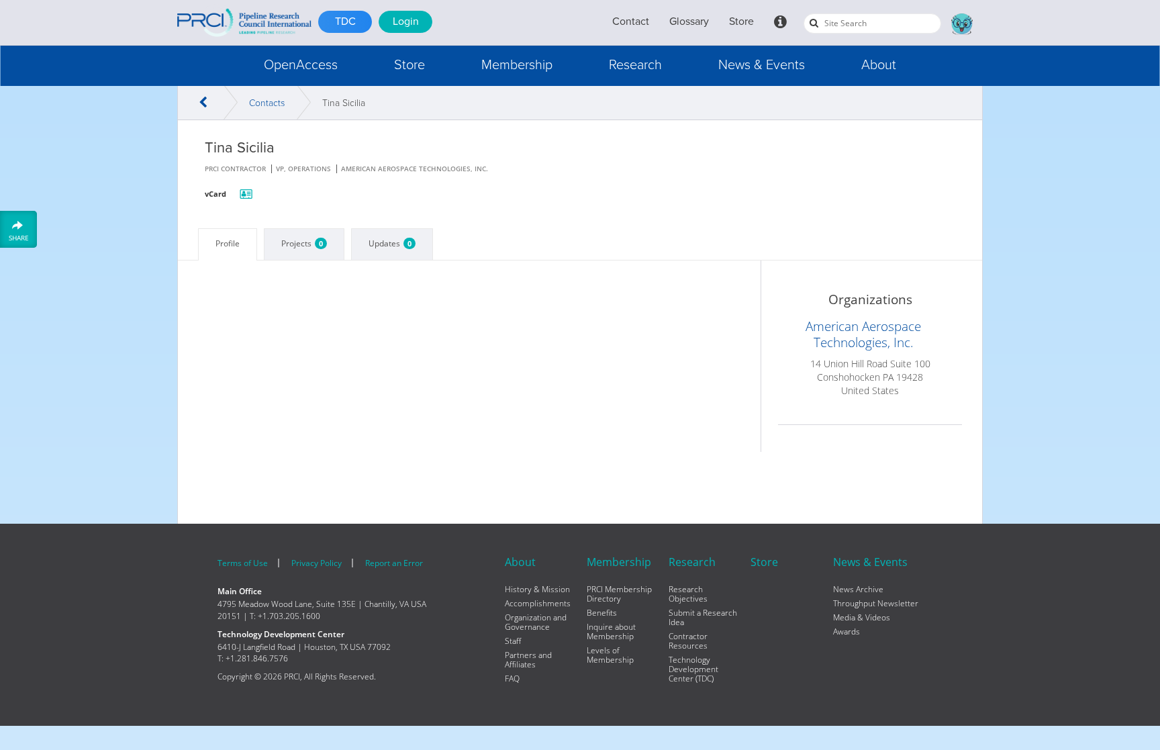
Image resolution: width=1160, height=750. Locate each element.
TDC (345, 21)
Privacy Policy (316, 563)
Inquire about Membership (611, 631)
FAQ (512, 679)
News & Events (761, 65)
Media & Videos (861, 617)
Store (741, 21)
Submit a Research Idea (703, 617)
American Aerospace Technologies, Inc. (863, 334)
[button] (301, 65)
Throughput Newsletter (875, 603)
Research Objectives (688, 594)
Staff (513, 641)
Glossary (689, 21)
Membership (516, 65)
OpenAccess (301, 65)
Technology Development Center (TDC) (693, 669)
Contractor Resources (688, 641)
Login (406, 21)
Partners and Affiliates (528, 660)
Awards (846, 632)
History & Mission (537, 589)
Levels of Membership (610, 655)
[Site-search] (814, 23)
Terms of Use (243, 563)
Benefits (602, 613)
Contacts (267, 103)
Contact (630, 21)
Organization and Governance (536, 622)
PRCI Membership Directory (619, 594)
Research (635, 65)
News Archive (858, 589)
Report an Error (394, 563)
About (878, 65)
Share (19, 237)
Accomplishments (538, 603)
